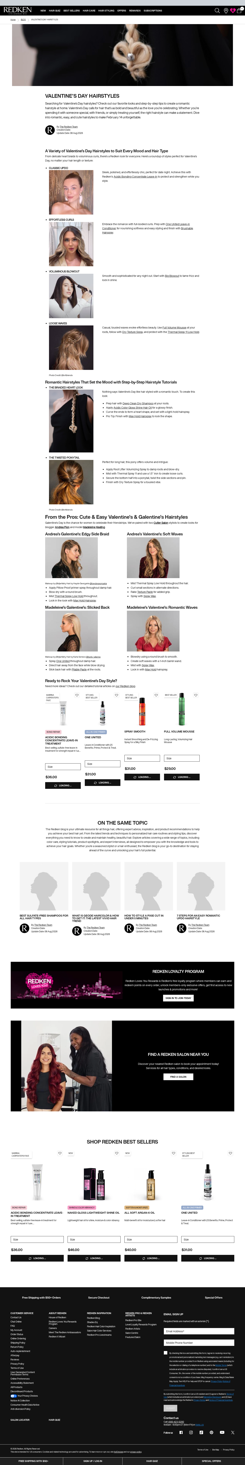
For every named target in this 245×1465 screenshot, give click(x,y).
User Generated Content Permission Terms (23, 1373)
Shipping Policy (18, 1342)
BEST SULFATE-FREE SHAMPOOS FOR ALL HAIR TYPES (44, 917)
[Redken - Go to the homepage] (17, 10)
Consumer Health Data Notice (25, 1404)
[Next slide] (79, 709)
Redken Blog (93, 1318)
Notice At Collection (20, 1400)
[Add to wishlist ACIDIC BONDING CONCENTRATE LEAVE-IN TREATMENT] (77, 695)
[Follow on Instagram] (191, 1432)
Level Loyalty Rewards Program (141, 1324)
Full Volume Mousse (174, 327)
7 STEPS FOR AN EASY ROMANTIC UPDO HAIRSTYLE (198, 917)
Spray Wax (150, 596)
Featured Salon (132, 1337)
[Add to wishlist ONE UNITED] (116, 695)
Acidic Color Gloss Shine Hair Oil (133, 408)
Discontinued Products (22, 1391)
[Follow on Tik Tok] (201, 1432)
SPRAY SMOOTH (134, 731)
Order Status (17, 1334)
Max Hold (150, 669)
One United (63, 661)
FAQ (13, 1325)
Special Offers (211, 1461)
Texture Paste (145, 592)
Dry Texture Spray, (132, 332)
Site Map (215, 1449)
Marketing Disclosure (212, 1397)
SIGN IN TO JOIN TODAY (178, 998)
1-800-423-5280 (175, 1421)
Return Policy (17, 1347)
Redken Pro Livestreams (99, 1334)
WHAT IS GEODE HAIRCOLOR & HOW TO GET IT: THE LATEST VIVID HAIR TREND (95, 918)
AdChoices (118, 1451)
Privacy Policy (17, 1363)
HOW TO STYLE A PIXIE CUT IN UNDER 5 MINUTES (143, 917)
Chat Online (16, 1321)
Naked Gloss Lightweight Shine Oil (94, 1212)
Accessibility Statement (22, 1383)
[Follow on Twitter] (232, 1432)
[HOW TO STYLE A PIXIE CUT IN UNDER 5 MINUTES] (148, 886)
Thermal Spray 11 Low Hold (183, 332)
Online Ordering (18, 1338)
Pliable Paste (79, 669)
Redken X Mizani (57, 1336)
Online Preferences (20, 1378)
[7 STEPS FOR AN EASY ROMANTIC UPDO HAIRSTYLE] (201, 886)
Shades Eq (92, 1322)
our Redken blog (125, 686)
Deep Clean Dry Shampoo (138, 403)
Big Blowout (172, 276)
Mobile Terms (221, 1365)
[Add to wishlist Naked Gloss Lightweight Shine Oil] (116, 1153)
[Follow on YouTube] (222, 1432)
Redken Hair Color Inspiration (101, 1326)
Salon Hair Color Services (99, 1330)
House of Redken (57, 1317)
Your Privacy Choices (27, 1395)
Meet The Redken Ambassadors (65, 1332)
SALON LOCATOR (20, 1420)
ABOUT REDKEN (57, 1313)
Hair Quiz (152, 1461)
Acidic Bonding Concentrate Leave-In (135, 177)
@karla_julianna (93, 656)
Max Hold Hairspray (140, 416)
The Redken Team (69, 126)
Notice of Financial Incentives (221, 1400)
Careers (53, 1328)
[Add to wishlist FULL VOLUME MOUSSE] (196, 695)
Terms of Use (17, 1368)
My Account (16, 1330)
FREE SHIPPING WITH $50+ (33, 1461)
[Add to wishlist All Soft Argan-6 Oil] (173, 1153)
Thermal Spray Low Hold (69, 596)
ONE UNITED (93, 737)
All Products (16, 1387)
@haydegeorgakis (98, 583)
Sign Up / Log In (92, 1461)
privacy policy (135, 1451)
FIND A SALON (178, 1076)
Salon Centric (131, 1333)
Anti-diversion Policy (20, 1409)
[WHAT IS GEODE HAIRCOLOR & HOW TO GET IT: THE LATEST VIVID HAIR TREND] (96, 886)
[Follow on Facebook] (181, 1432)
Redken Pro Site (133, 1320)
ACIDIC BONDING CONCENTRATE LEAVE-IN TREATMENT (61, 740)
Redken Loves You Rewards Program (63, 1323)
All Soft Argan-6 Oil (139, 1212)
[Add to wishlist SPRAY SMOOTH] (156, 695)
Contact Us (16, 1317)
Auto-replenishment (20, 1351)
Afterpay (15, 1355)
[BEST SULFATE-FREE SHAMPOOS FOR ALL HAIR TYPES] (44, 886)
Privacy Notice (199, 1400)
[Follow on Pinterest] (211, 1432)
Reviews (15, 1359)
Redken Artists (132, 1328)
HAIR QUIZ (54, 1420)
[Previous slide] (47, 709)
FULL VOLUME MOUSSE (179, 731)
